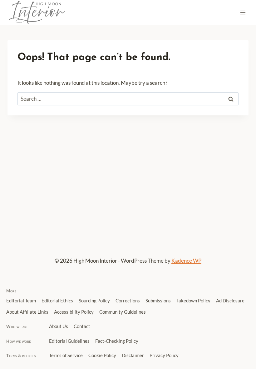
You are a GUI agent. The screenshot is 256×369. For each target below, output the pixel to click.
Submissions (158, 300)
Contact (82, 326)
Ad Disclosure (230, 300)
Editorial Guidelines (69, 341)
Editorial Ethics (57, 300)
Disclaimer (133, 355)
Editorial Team (21, 300)
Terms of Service (66, 355)
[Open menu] (243, 12)
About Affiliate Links (27, 312)
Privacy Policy (164, 355)
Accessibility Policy (74, 312)
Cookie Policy (102, 355)
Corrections (128, 300)
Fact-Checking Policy (116, 341)
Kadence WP (186, 260)
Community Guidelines (122, 312)
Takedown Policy (193, 300)
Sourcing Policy (94, 300)
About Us (58, 326)
